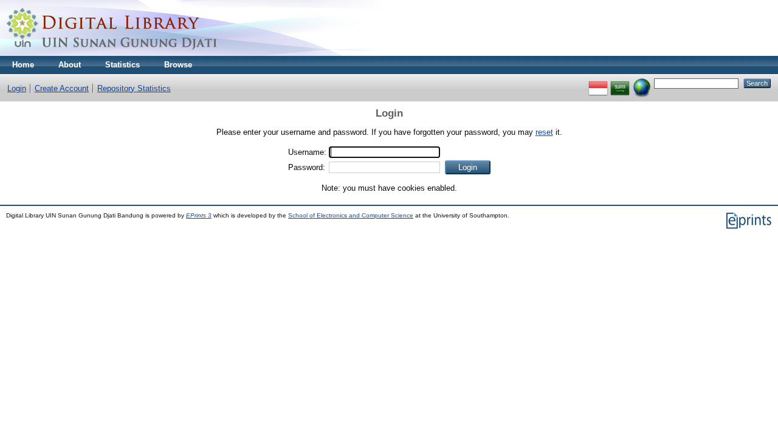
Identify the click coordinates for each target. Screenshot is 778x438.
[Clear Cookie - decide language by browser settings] (642, 82)
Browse (178, 64)
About (69, 64)
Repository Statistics (134, 88)
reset (544, 132)
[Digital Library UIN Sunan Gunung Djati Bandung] (112, 53)
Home (23, 64)
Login (16, 88)
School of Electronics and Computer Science (350, 215)
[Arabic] (620, 82)
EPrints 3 (199, 215)
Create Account (62, 88)
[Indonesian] (598, 82)
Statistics (122, 64)
